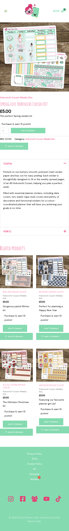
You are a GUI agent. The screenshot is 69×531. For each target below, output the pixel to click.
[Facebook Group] (34, 499)
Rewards (34, 474)
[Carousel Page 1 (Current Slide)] (32, 87)
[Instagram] (11, 499)
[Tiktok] (58, 499)
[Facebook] (23, 499)
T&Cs (35, 458)
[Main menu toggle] (5, 11)
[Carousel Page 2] (37, 87)
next (64, 56)
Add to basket (28, 130)
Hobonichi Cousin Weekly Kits (16, 97)
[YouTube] (46, 499)
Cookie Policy (34, 463)
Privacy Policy (34, 453)
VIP (34, 469)
